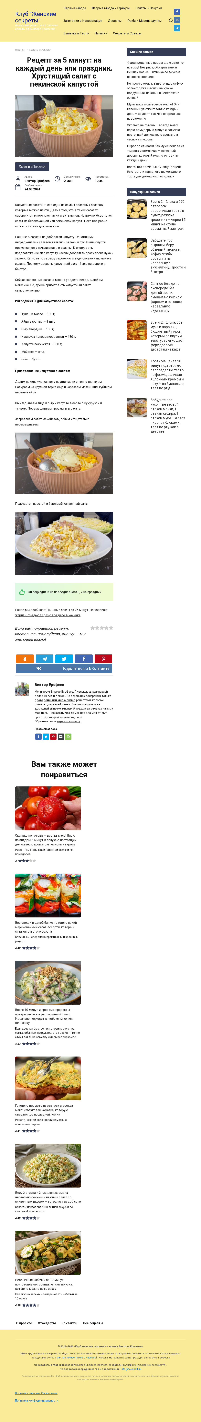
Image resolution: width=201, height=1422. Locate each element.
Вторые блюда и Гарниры (111, 8)
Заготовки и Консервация (82, 21)
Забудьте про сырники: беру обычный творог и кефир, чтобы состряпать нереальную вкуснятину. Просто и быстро (168, 256)
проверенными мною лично (55, 700)
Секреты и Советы (127, 33)
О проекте (24, 1323)
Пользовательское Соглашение (36, 1393)
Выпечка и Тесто (76, 33)
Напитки (101, 33)
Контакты (69, 1323)
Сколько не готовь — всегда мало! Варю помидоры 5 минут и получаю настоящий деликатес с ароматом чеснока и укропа (45, 840)
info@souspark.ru (131, 1369)
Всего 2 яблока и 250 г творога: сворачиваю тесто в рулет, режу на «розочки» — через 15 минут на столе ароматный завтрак (168, 215)
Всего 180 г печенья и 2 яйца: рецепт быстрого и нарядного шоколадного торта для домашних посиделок (154, 171)
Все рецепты (93, 1323)
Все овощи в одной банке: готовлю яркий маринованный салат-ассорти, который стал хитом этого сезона (46, 927)
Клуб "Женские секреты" (35, 17)
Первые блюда (74, 8)
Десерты (115, 21)
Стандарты (47, 1323)
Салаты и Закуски (149, 8)
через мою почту (68, 721)
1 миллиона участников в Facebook (76, 1357)
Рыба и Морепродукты (145, 21)
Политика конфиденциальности (36, 1400)
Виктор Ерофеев (49, 684)
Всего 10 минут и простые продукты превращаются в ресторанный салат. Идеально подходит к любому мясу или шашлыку (44, 1016)
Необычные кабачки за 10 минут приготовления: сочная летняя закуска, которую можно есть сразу (44, 1284)
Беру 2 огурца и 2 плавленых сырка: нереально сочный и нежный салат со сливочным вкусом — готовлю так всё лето (48, 1197)
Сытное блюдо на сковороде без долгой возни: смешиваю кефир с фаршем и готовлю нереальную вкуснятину (166, 297)
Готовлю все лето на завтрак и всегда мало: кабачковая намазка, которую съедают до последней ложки (44, 1110)
